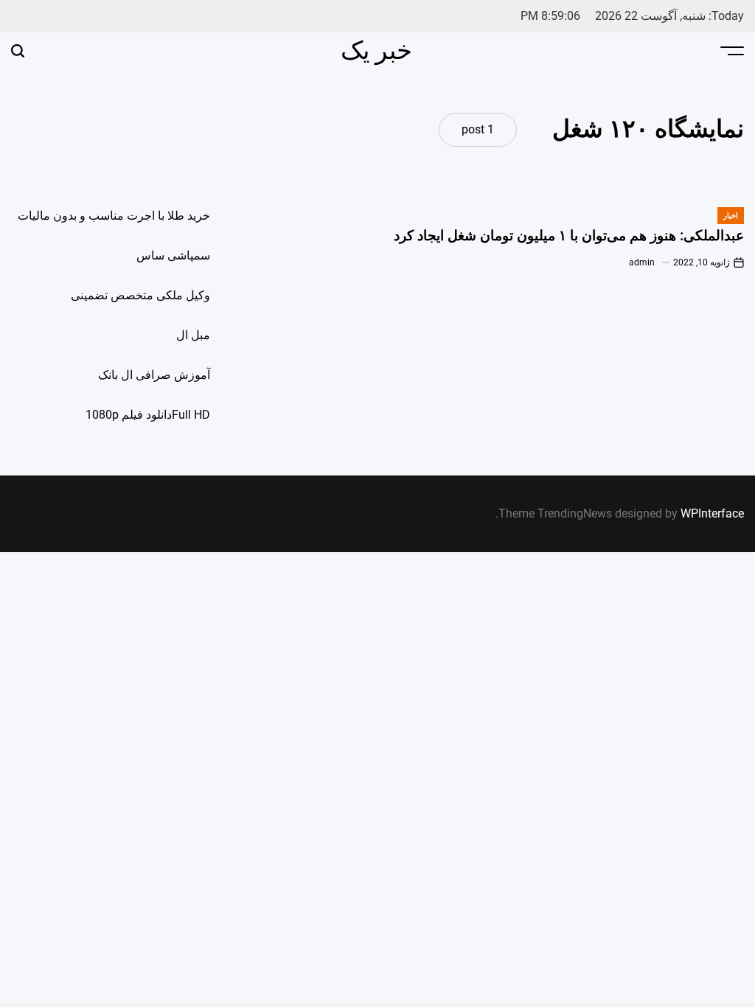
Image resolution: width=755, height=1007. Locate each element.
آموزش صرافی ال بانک (154, 375)
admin (642, 262)
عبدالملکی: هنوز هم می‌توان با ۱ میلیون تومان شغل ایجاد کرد (569, 235)
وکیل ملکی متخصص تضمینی (140, 295)
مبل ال (193, 335)
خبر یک (376, 50)
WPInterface (712, 513)
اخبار (730, 216)
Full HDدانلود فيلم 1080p (148, 415)
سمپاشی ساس (173, 255)
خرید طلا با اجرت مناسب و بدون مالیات (114, 216)
